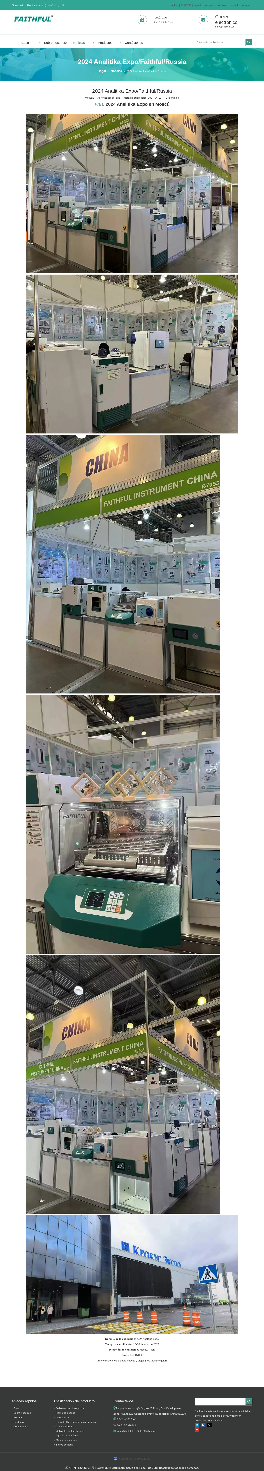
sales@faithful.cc (224, 26)
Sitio (176, 97)
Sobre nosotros (22, 1412)
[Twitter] (209, 1425)
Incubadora (62, 1417)
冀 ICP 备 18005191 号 (79, 1467)
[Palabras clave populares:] (249, 42)
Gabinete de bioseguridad (70, 1408)
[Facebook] (203, 1425)
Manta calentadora (66, 1440)
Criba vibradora (64, 1426)
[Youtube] (197, 1429)
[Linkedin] (197, 1425)
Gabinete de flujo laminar (70, 1431)
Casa (16, 1408)
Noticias (17, 1417)
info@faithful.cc (147, 1431)
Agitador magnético (67, 1435)
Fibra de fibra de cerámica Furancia (76, 1422)
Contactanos (20, 1426)
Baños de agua (64, 1444)
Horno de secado (65, 1412)
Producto (18, 1422)
